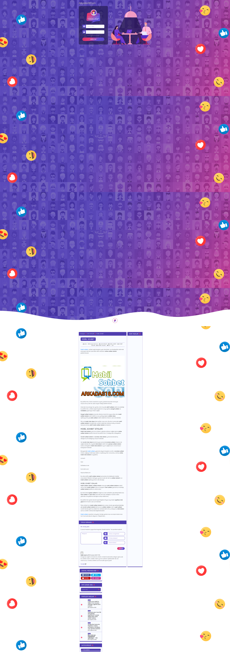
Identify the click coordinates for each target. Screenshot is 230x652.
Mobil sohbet (84, 349)
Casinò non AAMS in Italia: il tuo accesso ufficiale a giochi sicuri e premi (94, 604)
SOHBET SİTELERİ (101, 345)
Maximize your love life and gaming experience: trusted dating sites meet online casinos (94, 615)
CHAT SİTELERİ (103, 344)
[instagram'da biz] (96, 578)
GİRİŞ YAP (93, 39)
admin (85, 344)
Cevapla (83, 564)
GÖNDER (121, 548)
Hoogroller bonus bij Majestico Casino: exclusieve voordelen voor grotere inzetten (94, 626)
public (89, 600)
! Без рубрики (86, 650)
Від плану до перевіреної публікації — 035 (93, 636)
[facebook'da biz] (86, 575)
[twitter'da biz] (96, 575)
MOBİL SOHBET (112, 344)
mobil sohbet (91, 451)
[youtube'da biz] (86, 578)
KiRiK (82, 555)
